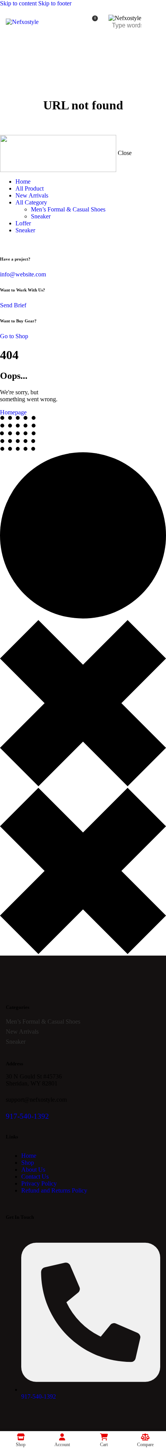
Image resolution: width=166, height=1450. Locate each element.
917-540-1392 (27, 1116)
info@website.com (23, 274)
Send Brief (13, 305)
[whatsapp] (12, 243)
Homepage (13, 412)
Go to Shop (14, 336)
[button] (155, 22)
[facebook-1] (4, 243)
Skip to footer (54, 3)
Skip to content (18, 3)
